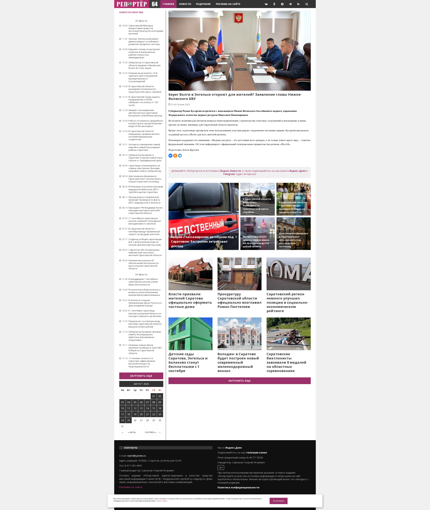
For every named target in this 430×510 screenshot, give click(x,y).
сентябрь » (151, 432)
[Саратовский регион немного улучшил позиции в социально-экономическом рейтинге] (289, 274)
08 (153, 402)
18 (128, 414)
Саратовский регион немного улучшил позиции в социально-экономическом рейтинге (287, 302)
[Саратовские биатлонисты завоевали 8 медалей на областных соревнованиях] (289, 333)
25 (128, 420)
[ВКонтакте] (170, 156)
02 (160, 396)
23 (160, 414)
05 (135, 402)
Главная (168, 4)
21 (147, 414)
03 (122, 402)
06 (141, 402)
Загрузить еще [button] (141, 375)
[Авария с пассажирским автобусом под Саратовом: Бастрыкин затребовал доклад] (203, 216)
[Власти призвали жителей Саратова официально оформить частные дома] (190, 274)
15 (153, 408)
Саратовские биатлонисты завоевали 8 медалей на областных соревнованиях (286, 362)
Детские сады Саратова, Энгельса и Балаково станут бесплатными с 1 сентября (188, 362)
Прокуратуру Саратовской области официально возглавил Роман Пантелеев (240, 300)
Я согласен (278, 500)
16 (160, 408)
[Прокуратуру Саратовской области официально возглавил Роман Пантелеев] (240, 274)
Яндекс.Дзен (297, 170)
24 (122, 420)
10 (122, 408)
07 (147, 402)
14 (147, 408)
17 (122, 414)
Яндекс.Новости (230, 170)
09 (160, 402)
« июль (132, 432)
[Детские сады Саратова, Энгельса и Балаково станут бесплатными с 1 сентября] (190, 333)
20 (141, 414)
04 (128, 402)
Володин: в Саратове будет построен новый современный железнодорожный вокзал (238, 362)
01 (153, 396)
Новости (185, 4)
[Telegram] (180, 156)
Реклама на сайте (228, 4)
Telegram (229, 174)
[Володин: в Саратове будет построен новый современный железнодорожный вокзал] (240, 333)
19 (135, 414)
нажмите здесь (161, 501)
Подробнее (203, 4)
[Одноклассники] (175, 156)
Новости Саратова (131, 12)
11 (128, 408)
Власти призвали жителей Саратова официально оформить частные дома (190, 300)
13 (141, 408)
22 (153, 414)
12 (135, 408)
